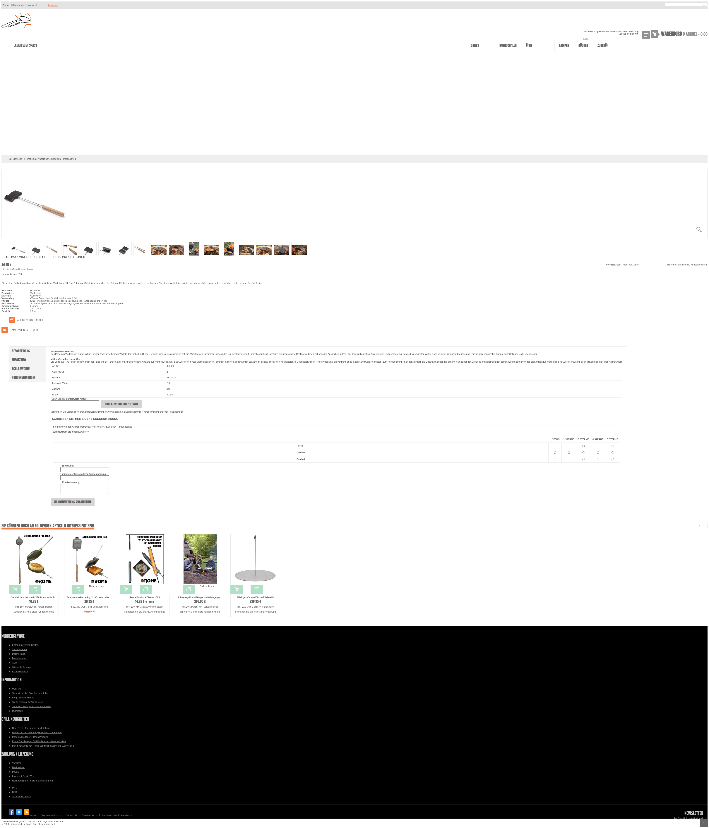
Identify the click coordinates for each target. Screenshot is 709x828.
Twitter (19, 812)
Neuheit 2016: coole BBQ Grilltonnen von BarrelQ (37, 732)
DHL (14, 787)
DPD (14, 792)
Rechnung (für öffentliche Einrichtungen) (32, 780)
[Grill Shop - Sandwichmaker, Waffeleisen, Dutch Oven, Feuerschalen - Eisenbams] (16, 20)
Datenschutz (18, 654)
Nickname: (67, 465)
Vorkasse (16, 763)
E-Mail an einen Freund (24, 330)
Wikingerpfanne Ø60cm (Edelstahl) (255, 597)
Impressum (17, 711)
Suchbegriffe (71, 815)
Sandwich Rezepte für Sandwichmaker (31, 706)
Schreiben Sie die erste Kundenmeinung (687, 264)
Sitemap (32, 815)
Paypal (15, 772)
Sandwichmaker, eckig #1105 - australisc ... (89, 597)
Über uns (16, 689)
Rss (26, 812)
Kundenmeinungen (23, 377)
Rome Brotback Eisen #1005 (145, 597)
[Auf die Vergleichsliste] (35, 589)
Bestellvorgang (19, 658)
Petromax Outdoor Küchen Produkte (30, 737)
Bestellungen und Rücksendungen (117, 815)
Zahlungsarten (19, 649)
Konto (585, 38)
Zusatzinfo (19, 359)
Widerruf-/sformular (21, 667)
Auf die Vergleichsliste (32, 320)
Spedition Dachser (21, 796)
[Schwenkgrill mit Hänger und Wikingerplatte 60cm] (200, 559)
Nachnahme (18, 767)
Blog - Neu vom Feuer (23, 697)
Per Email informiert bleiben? (688, 818)
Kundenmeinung (69, 482)
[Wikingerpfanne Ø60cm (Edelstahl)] (255, 559)
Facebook (11, 812)
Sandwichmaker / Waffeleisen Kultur (30, 693)
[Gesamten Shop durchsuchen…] (704, 5)
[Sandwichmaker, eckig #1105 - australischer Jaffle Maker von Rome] (89, 559)
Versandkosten (27, 269)
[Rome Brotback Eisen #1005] (144, 559)
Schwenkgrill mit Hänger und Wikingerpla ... (200, 597)
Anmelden (53, 5)
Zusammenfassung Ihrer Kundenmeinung (83, 474)
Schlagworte (21, 368)
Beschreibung (21, 350)
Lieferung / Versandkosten (25, 645)
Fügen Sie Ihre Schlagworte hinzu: (68, 399)
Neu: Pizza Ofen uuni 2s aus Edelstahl (31, 728)
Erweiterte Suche (89, 815)
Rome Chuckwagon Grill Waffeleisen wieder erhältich (39, 741)
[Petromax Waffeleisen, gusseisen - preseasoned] (354, 203)
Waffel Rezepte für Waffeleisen (27, 702)
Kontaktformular (20, 671)
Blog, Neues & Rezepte (51, 815)
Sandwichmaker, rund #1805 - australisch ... (34, 597)
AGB (14, 662)
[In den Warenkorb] (15, 589)
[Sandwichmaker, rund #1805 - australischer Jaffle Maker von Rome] (34, 559)
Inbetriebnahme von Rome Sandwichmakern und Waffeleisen (43, 746)
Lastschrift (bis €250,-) (23, 776)
